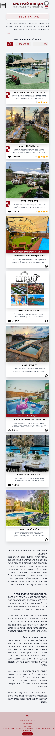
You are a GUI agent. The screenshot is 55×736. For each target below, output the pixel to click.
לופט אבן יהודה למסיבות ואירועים (29, 255)
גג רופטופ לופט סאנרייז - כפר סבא (29, 419)
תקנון (26, 730)
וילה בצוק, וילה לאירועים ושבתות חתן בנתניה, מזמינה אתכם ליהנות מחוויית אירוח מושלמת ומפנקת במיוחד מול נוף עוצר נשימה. (29, 370)
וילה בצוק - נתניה (29, 365)
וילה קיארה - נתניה (29, 200)
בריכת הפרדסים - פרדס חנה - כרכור (29, 92)
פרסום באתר (27, 723)
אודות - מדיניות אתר (27, 720)
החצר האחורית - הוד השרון (29, 474)
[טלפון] (8, 95)
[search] (10, 44)
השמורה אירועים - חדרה (29, 310)
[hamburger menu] (3, 6)
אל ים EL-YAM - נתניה (29, 146)
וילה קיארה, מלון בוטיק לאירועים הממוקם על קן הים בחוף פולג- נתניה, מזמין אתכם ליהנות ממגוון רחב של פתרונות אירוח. (29, 206)
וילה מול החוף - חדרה (29, 529)
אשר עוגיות (27, 734)
